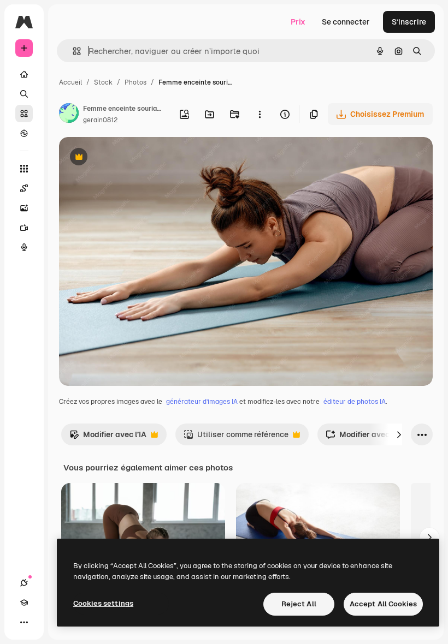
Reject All (298, 604)
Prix (298, 22)
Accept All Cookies (383, 604)
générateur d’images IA (202, 401)
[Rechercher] (24, 94)
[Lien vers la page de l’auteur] (69, 114)
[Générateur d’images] (24, 208)
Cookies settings (103, 603)
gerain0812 (100, 120)
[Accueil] (24, 74)
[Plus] (24, 622)
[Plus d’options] (259, 114)
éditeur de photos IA (354, 401)
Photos (135, 82)
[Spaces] (24, 188)
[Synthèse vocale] (24, 247)
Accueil (70, 82)
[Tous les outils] (24, 168)
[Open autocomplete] (72, 51)
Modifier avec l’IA (107, 437)
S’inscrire (409, 22)
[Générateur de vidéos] (24, 227)
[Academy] (24, 602)
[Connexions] (24, 583)
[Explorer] (24, 133)
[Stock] (24, 113)
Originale (131, 158)
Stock (103, 82)
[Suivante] (399, 434)
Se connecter (346, 22)
